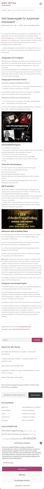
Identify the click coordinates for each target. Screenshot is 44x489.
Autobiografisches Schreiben (31, 407)
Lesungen (5, 420)
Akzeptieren (22, 469)
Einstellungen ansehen (22, 480)
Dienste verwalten (8, 462)
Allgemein (5, 407)
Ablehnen (22, 475)
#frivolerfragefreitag (8, 38)
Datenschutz (18, 485)
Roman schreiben (28, 420)
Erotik (3, 414)
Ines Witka (9, 3)
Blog (9, 10)
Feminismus (6, 417)
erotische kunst (17, 438)
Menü (40, 4)
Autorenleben (6, 410)
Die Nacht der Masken (20, 434)
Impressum (26, 485)
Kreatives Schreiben (28, 417)
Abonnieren (35, 395)
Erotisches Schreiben (29, 414)
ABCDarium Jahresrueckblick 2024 (13, 366)
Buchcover (6, 434)
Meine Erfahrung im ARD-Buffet (12, 377)
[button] (41, 443)
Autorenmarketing (23, 327)
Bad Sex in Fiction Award (29, 431)
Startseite (4, 10)
